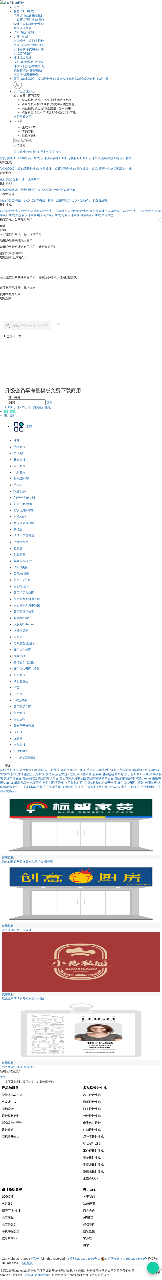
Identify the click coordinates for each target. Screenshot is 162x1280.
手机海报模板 (29, 74)
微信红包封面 (22, 649)
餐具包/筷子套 (23, 561)
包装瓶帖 (47, 189)
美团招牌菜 (21, 586)
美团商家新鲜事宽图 (27, 605)
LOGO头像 (21, 567)
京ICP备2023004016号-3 (83, 1258)
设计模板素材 (22, 57)
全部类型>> (90, 1178)
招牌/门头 (34, 189)
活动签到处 (21, 542)
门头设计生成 (61, 211)
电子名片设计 (92, 1122)
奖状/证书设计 (92, 1143)
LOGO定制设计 (12, 1122)
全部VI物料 (24, 53)
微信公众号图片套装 (27, 668)
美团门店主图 (22, 580)
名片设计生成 (22, 40)
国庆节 (18, 151)
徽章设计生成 (48, 168)
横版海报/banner (25, 624)
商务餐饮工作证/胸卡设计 (18, 1067)
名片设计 (21, 189)
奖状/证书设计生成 (123, 211)
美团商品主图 (22, 706)
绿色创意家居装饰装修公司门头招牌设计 (28, 861)
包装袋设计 (9, 1224)
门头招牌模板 (32, 66)
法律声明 (89, 1203)
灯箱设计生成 (70, 215)
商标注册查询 (110, 158)
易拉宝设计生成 (100, 211)
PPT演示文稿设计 (25, 757)
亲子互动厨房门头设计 (16, 930)
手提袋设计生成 (26, 215)
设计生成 (34, 158)
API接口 (88, 1217)
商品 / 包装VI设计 (11, 200)
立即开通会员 (22, 116)
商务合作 (89, 1210)
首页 (16, 7)
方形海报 (19, 744)
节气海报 (19, 453)
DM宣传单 (20, 700)
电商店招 (19, 637)
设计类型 (6, 179)
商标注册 (102, 78)
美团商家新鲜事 (24, 611)
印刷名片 (19, 472)
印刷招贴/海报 (23, 504)
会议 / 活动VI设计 (83, 200)
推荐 (16, 440)
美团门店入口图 (24, 592)
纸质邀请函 (21, 681)
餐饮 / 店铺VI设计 (59, 200)
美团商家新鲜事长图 (27, 599)
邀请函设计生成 (90, 215)
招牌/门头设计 (11, 1210)
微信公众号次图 (24, 662)
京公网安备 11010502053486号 (126, 1258)
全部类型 (107, 215)
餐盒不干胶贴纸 (24, 725)
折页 (16, 687)
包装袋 (58, 189)
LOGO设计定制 (24, 32)
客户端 (87, 1238)
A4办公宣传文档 (24, 497)
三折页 (18, 694)
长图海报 (19, 675)
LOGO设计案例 (90, 158)
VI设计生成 (21, 36)
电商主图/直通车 (24, 643)
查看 (3, 1077)
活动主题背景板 (24, 535)
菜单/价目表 (21, 573)
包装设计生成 (29, 45)
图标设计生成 (29, 19)
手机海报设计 (11, 1231)
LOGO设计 (7, 189)
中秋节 (27, 151)
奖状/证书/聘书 (23, 510)
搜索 (49, 402)
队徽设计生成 (35, 24)
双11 (36, 151)
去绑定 (4, 283)
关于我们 (89, 1196)
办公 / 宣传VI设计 (35, 200)
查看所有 (34, 179)
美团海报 (19, 713)
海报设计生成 (43, 211)
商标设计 (8, 1108)
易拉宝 (18, 529)
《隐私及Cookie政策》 (37, 1275)
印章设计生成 (22, 15)
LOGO (18, 732)
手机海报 (19, 447)
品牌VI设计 (20, 179)
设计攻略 (126, 158)
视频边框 (19, 656)
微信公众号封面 (24, 523)
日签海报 (56, 151)
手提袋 (18, 485)
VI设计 (26, 407)
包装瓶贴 (19, 554)
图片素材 (10, 415)
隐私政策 (89, 1231)
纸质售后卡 (21, 630)
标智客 (35, 1258)
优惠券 (18, 738)
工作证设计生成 (146, 211)
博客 (86, 1245)
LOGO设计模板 (24, 62)
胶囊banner (21, 618)
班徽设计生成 (85, 168)
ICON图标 (20, 751)
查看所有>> (9, 1238)
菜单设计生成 (92, 1157)
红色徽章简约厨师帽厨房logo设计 (24, 998)
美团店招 (19, 719)
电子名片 (19, 466)
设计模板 (10, 411)
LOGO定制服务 (69, 158)
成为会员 (19, 91)
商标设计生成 (22, 28)
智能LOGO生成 (24, 11)
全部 (3, 770)
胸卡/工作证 (21, 478)
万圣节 (44, 151)
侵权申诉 (89, 1224)
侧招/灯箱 (20, 516)
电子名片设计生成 (49, 215)
